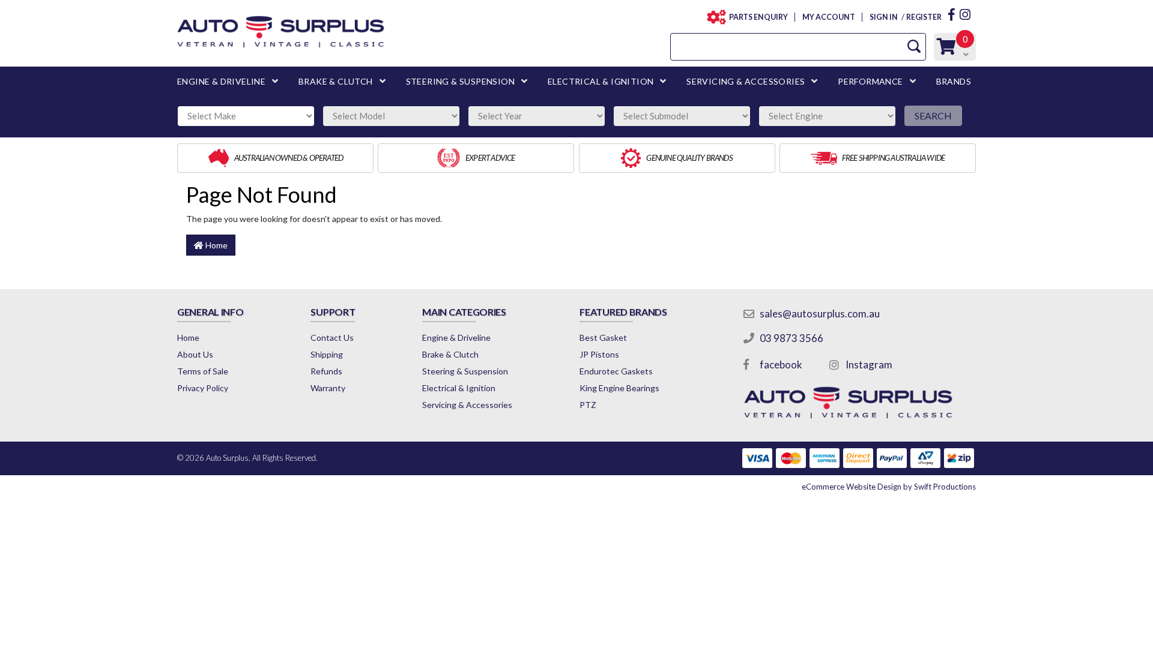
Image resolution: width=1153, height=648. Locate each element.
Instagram (869, 364)
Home (216, 245)
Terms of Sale (202, 371)
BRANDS (953, 81)
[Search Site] (914, 46)
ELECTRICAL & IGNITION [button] (600, 81)
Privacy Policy (202, 388)
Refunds (326, 371)
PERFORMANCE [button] (870, 81)
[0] (946, 49)
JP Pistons (599, 354)
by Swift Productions (889, 486)
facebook (781, 364)
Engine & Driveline (456, 337)
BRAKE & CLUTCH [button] (335, 81)
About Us (195, 354)
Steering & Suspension (465, 371)
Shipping (326, 354)
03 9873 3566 (791, 338)
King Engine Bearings (619, 388)
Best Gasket (603, 337)
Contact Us (332, 337)
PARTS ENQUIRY (758, 17)
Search (933, 115)
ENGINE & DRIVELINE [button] (221, 81)
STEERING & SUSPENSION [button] (460, 81)
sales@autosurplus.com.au (820, 313)
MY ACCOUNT (828, 17)
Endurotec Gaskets (616, 371)
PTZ (588, 405)
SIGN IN (883, 17)
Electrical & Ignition (458, 388)
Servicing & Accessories (467, 405)
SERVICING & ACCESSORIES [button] (745, 81)
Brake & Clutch (450, 354)
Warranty (327, 388)
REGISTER (924, 17)
